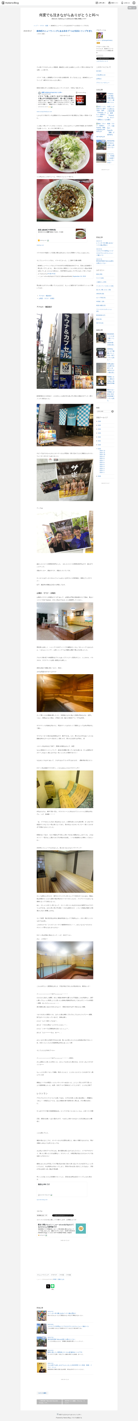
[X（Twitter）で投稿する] (48, 1286)
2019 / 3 (102, 468)
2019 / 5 (102, 464)
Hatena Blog (66, 1417)
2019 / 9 (102, 456)
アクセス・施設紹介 (45, 295)
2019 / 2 (102, 470)
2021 (99, 441)
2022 (99, 437)
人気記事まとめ (100, 75)
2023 (99, 433)
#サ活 (53, 273)
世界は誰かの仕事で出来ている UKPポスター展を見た (110, 368)
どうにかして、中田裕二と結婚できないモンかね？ (110, 158)
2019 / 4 (102, 466)
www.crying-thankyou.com (44, 111)
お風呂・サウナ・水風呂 (46, 298)
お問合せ (99, 79)
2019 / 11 (102, 452)
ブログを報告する (77, 1417)
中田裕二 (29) (100, 301)
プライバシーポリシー (102, 82)
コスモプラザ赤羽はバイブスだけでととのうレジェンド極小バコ (68, 1326)
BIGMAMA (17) (100, 315)
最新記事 (99, 330)
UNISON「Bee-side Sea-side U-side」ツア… (48, 1402)
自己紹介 (99, 71)
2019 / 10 (102, 454)
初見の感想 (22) (100, 305)
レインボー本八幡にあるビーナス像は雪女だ (62, 1313)
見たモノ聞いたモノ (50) (103, 290)
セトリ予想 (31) (100, 297)
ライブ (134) (100, 278)
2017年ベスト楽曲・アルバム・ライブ (75, 1402)
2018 (99, 476)
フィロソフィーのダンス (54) (104, 286)
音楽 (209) (99, 274)
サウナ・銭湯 (41, 33)
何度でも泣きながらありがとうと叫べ (69, 15)
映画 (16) (99, 319)
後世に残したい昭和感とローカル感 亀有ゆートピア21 (65, 1352)
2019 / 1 (102, 472)
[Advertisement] (65, 50)
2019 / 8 (102, 458)
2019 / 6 (102, 462)
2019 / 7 (102, 460)
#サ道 (49, 273)
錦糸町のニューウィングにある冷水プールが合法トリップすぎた (64, 31)
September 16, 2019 (79, 276)
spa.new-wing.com (42, 1199)
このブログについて (102, 61)
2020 (99, 445)
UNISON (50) (100, 293)
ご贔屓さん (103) (101, 282)
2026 (99, 421)
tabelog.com (40, 245)
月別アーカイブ (102, 417)
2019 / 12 (102, 450)
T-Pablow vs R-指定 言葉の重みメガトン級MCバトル (110, 98)
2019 (99, 449)
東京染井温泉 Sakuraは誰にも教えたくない (61, 1339)
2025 (99, 425)
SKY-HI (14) (99, 323)
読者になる (132, 8)
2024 (99, 429)
